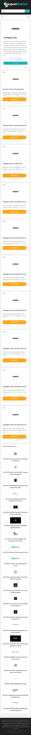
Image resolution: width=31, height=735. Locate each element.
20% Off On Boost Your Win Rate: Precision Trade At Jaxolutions (15, 473)
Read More (24, 94)
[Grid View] (24, 67)
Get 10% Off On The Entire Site (13, 89)
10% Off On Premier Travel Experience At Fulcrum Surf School (15, 671)
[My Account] (28, 17)
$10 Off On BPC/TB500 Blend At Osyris (15, 683)
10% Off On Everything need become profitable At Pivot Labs (15, 500)
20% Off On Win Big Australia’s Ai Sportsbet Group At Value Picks (15, 513)
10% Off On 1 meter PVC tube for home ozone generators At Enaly (15, 644)
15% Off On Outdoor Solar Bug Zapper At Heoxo (15, 564)
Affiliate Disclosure (21, 731)
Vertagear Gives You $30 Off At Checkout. (17, 310)
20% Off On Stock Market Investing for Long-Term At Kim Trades (15, 486)
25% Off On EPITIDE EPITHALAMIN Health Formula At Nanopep (15, 709)
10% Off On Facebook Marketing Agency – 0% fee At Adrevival (15, 631)
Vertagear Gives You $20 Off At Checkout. (17, 425)
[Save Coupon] (16, 103)
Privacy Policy (13, 731)
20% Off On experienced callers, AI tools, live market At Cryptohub (15, 578)
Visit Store (15, 63)
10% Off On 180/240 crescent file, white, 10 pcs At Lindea (15, 658)
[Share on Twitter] (14, 59)
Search (27, 11)
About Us (7, 731)
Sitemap (20, 732)
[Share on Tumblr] (20, 59)
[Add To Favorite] (4, 67)
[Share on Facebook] (10, 59)
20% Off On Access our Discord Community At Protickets (15, 460)
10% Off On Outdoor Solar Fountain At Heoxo (15, 552)
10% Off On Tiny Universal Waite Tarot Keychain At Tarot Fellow (15, 540)
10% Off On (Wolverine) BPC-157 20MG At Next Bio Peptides (15, 526)
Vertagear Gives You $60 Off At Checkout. (17, 274)
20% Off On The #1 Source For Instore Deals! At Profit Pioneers (15, 604)
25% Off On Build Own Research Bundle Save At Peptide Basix (15, 696)
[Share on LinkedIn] (17, 59)
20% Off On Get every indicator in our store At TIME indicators (15, 591)
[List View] (26, 67)
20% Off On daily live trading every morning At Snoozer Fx (15, 618)
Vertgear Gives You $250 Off (12, 163)
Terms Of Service (13, 732)
